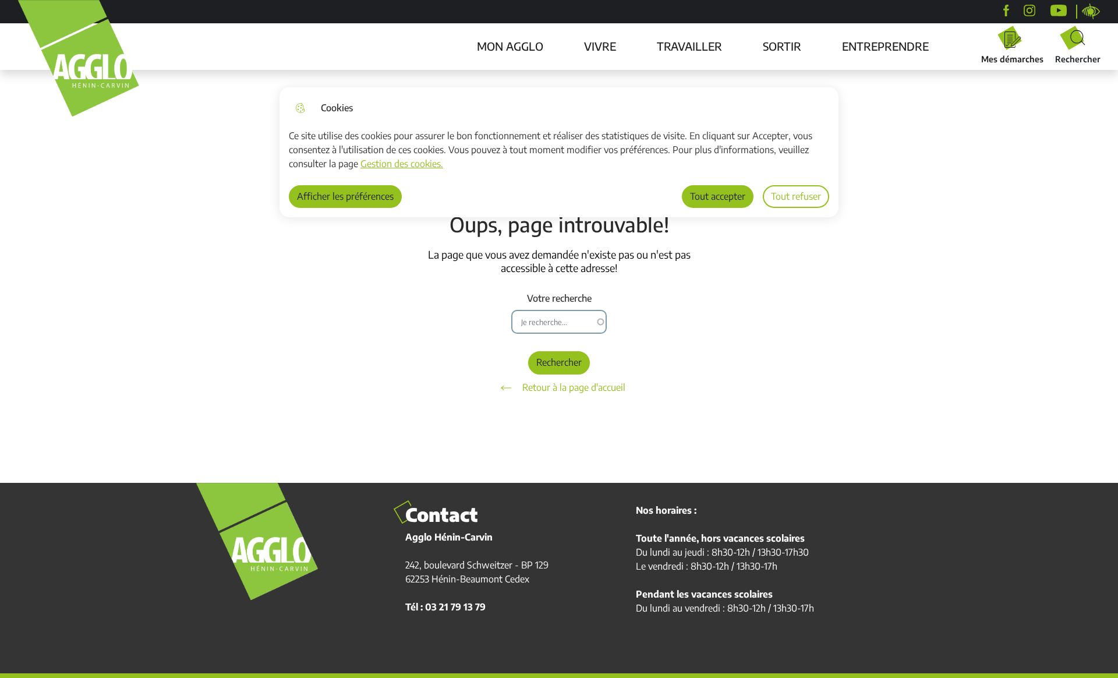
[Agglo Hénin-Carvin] (1006, 10)
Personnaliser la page (1091, 11)
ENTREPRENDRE (885, 46)
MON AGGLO (510, 46)
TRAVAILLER (689, 46)
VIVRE (600, 46)
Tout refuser (796, 196)
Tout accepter (717, 196)
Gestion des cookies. (401, 164)
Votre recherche (559, 298)
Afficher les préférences (345, 196)
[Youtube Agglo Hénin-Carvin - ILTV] (1058, 10)
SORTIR (782, 46)
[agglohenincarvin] (1029, 10)
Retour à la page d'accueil (573, 387)
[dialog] (559, 152)
